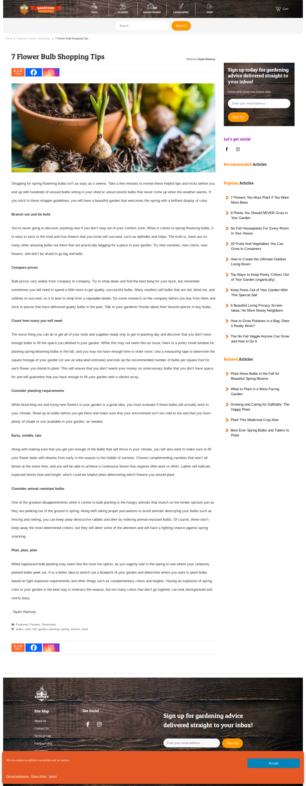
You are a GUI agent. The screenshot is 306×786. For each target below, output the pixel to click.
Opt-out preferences (17, 776)
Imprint (53, 776)
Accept (273, 763)
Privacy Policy (39, 776)
